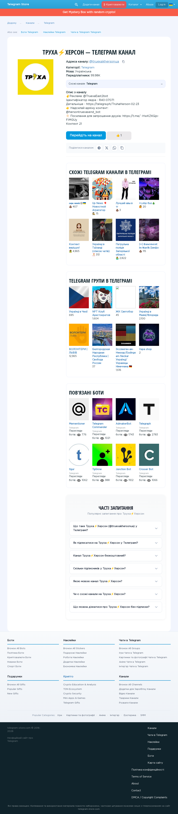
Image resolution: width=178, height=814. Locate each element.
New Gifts (12, 694)
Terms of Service (141, 777)
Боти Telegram (29, 32)
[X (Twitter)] (107, 148)
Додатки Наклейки (74, 662)
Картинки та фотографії (80, 715)
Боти (151, 756)
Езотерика (130, 715)
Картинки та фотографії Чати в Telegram (143, 657)
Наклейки (153, 742)
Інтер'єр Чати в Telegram (133, 666)
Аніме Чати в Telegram (132, 662)
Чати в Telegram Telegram (86, 32)
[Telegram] (99, 148)
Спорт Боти (14, 666)
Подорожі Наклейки (75, 653)
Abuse (149, 5)
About (135, 784)
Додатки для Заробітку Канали (137, 689)
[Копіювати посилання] (122, 148)
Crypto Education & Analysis (79, 685)
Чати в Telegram (157, 735)
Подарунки (154, 749)
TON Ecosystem (72, 689)
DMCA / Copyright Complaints (149, 798)
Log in (161, 5)
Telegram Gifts (71, 703)
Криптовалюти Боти (19, 657)
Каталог (133, 5)
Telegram (87, 67)
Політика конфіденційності (147, 770)
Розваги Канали (128, 703)
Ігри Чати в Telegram (131, 653)
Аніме (102, 715)
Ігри (60, 715)
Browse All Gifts (16, 685)
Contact (136, 791)
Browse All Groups (129, 648)
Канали (152, 728)
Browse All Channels (130, 685)
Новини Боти (14, 662)
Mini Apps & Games (74, 698)
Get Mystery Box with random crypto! (89, 12)
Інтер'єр (114, 715)
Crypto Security (72, 694)
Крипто (68, 676)
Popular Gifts (14, 689)
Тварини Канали (128, 698)
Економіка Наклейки (75, 666)
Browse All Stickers (74, 648)
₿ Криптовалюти (114, 5)
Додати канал (91, 5)
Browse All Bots (16, 648)
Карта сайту (155, 763)
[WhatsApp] (114, 148)
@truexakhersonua (104, 61)
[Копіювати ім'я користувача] (123, 61)
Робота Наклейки (73, 657)
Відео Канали (127, 694)
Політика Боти (15, 653)
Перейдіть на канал (86, 135)
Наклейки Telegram (54, 32)
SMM (143, 715)
